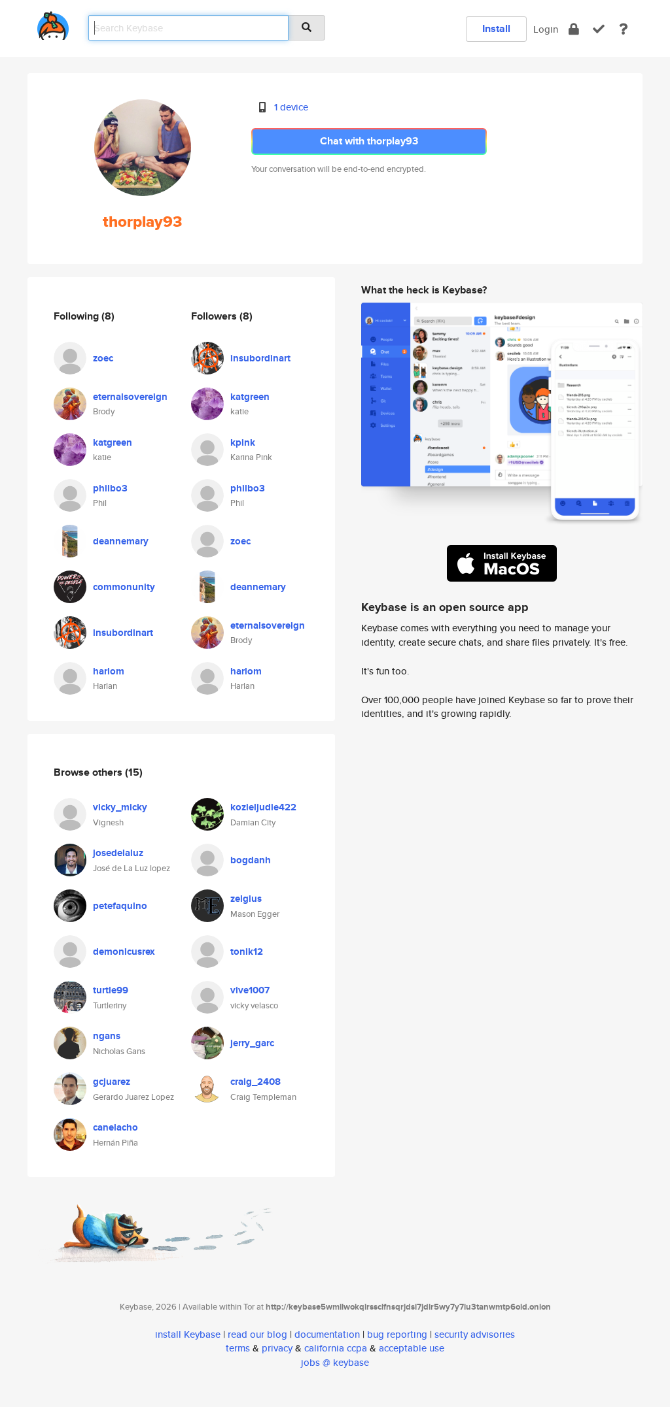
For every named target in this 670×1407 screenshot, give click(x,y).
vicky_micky (120, 807)
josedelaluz (118, 853)
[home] (53, 23)
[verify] (599, 29)
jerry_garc (252, 1043)
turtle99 (110, 990)
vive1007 (250, 990)
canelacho (115, 1127)
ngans (106, 1036)
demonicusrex (124, 951)
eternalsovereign (130, 396)
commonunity (124, 587)
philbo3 (110, 488)
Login (545, 29)
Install (496, 28)
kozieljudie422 (263, 807)
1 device (291, 107)
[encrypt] (574, 29)
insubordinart (123, 632)
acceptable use (411, 1348)
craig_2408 (255, 1081)
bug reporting (397, 1334)
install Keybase (187, 1334)
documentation (327, 1334)
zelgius (246, 898)
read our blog (257, 1334)
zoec (103, 358)
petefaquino (120, 906)
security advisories (474, 1334)
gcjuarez (111, 1081)
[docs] (623, 29)
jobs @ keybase (335, 1362)
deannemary (121, 541)
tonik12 (246, 951)
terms (238, 1348)
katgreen (112, 442)
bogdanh (250, 860)
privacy (277, 1348)
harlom (108, 671)
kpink (242, 442)
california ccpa (335, 1348)
